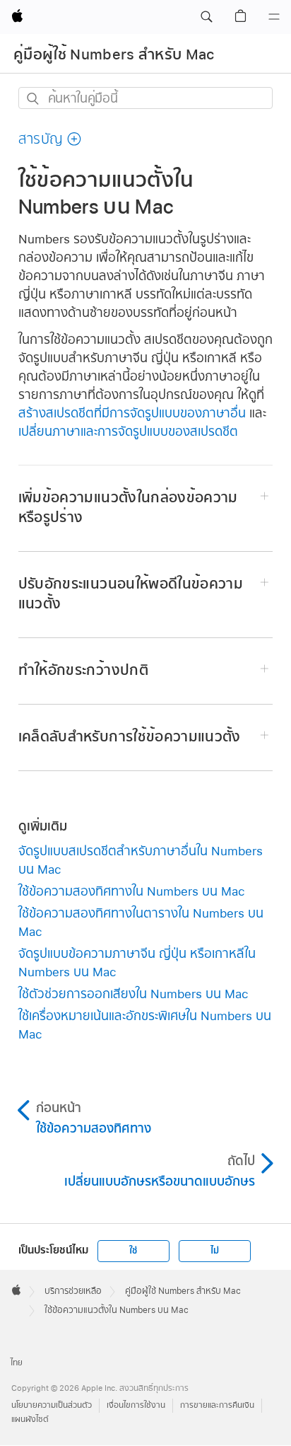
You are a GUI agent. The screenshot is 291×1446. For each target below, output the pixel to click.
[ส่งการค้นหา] (33, 98)
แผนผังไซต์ (30, 1419)
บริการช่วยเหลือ (73, 1291)
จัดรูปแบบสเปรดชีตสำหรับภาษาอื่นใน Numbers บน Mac (140, 860)
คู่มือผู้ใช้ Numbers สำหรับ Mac (114, 54)
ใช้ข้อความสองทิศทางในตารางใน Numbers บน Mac (140, 922)
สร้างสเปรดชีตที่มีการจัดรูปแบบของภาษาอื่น (132, 413)
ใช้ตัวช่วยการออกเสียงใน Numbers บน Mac (133, 994)
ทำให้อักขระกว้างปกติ (83, 670)
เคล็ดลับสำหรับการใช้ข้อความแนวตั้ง (129, 737)
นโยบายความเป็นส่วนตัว (51, 1405)
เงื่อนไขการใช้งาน (136, 1405)
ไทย (17, 1363)
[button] (206, 17)
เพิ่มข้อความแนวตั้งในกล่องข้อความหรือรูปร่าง (128, 507)
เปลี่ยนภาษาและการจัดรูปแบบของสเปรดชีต (128, 431)
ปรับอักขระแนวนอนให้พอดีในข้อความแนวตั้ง (130, 594)
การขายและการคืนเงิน (217, 1405)
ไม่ (214, 1251)
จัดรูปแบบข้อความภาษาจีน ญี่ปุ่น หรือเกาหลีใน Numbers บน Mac (137, 962)
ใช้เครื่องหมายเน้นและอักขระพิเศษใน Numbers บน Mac (144, 1025)
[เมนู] (274, 17)
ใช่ (133, 1251)
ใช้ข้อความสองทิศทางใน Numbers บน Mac (131, 891)
